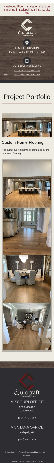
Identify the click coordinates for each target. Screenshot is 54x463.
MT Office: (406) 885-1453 (27, 70)
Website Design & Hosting (21, 461)
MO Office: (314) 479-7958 (27, 74)
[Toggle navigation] (6, 76)
